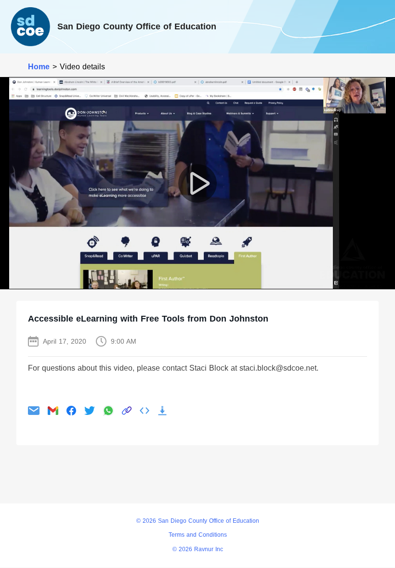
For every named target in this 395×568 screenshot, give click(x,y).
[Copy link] (127, 410)
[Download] (162, 410)
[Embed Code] (144, 410)
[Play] (197, 183)
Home (39, 67)
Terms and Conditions (198, 534)
